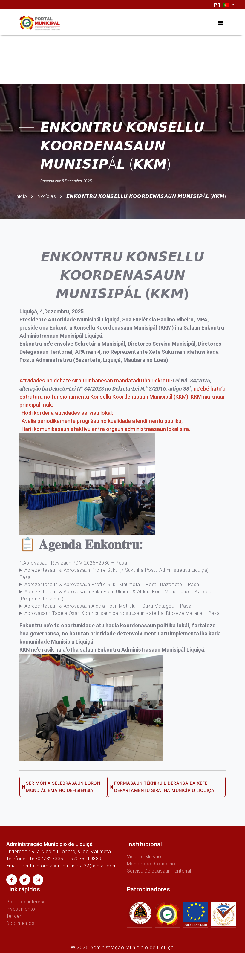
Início (21, 196)
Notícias (46, 196)
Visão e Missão (144, 856)
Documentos (20, 923)
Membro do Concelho (151, 864)
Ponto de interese (26, 902)
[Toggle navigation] (220, 23)
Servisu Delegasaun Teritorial (159, 871)
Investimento (20, 909)
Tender (14, 916)
